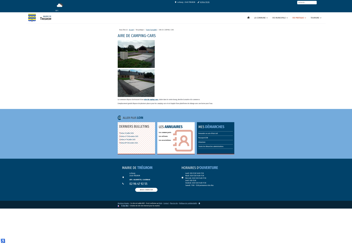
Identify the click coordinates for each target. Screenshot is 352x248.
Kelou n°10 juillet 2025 (128, 140)
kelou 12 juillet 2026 (127, 133)
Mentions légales (123, 203)
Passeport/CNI (203, 138)
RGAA (160, 203)
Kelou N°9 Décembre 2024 (129, 143)
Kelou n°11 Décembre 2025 (129, 136)
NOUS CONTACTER (146, 190)
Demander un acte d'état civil (208, 133)
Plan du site (174, 203)
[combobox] (307, 2)
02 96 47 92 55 (204, 2)
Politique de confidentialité (188, 203)
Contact (166, 203)
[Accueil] (248, 18)
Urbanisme (201, 142)
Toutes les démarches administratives (210, 146)
